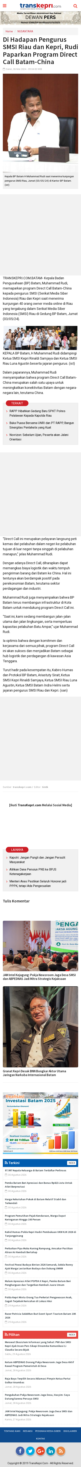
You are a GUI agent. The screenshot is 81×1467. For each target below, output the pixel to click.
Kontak (40, 1438)
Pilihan (14, 1334)
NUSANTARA (25, 31)
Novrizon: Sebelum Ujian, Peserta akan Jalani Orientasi (38, 437)
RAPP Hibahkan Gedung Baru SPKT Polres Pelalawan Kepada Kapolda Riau (37, 413)
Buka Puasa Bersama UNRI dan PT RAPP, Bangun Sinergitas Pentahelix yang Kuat (41, 425)
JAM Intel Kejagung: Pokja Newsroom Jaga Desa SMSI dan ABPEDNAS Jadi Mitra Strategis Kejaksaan (39, 977)
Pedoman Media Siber (48, 1431)
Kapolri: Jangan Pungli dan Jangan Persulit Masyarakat (37, 860)
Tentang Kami (12, 1431)
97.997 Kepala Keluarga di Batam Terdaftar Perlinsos (35, 1170)
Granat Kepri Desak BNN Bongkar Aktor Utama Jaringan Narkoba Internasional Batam (34, 1073)
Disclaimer (70, 1431)
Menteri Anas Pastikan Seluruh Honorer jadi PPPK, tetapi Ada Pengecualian (37, 884)
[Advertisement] (40, 234)
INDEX (71, 1163)
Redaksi (28, 1431)
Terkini (14, 1162)
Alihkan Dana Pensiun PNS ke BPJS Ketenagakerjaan (32, 872)
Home (9, 31)
